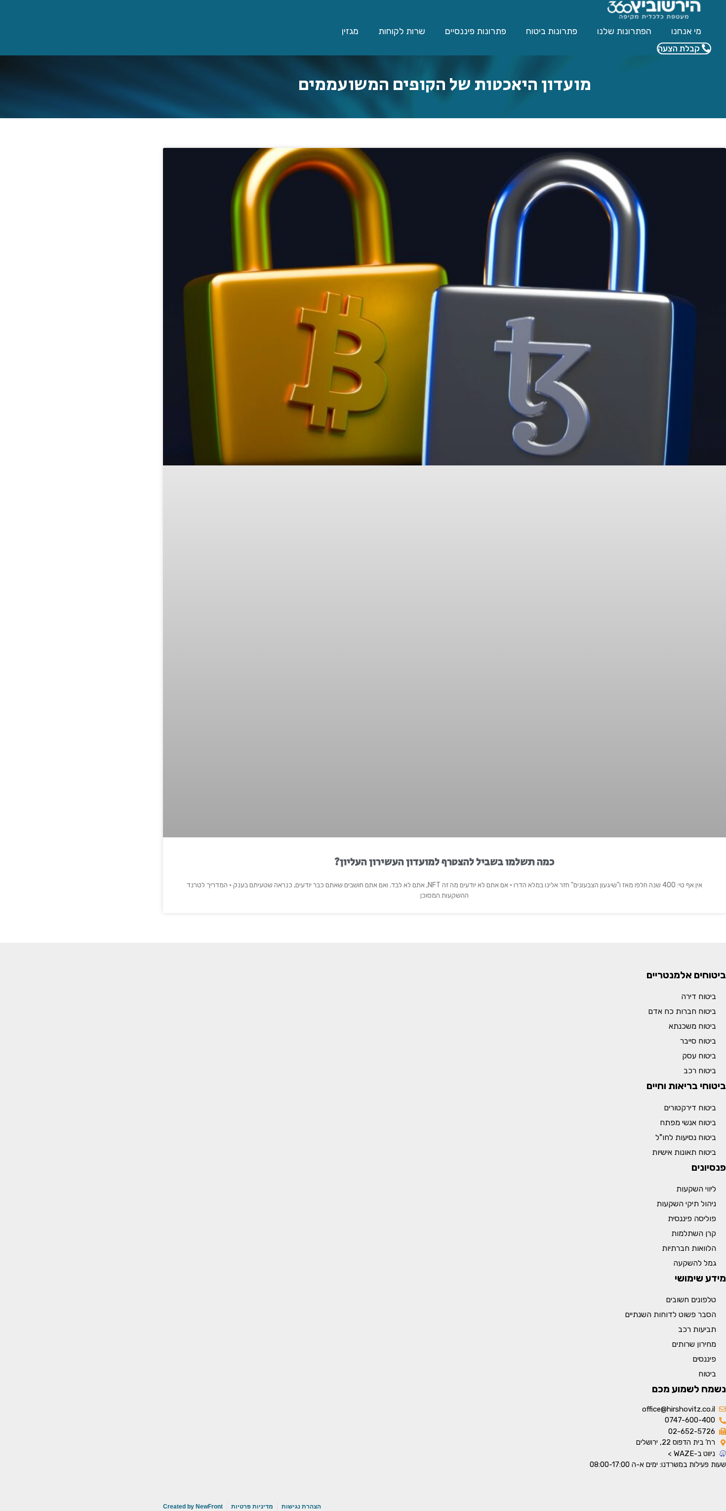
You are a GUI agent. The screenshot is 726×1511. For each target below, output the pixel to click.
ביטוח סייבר (698, 1041)
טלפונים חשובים (691, 1299)
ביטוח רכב (700, 1070)
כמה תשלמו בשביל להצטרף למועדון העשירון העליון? (444, 862)
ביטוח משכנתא (692, 1026)
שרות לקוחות (401, 31)
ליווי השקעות (696, 1188)
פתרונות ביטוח (551, 31)
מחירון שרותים (694, 1344)
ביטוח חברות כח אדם (682, 1011)
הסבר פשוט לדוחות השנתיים (670, 1314)
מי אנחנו (686, 31)
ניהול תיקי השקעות (686, 1203)
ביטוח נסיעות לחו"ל (685, 1137)
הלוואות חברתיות (689, 1248)
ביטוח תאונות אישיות (684, 1152)
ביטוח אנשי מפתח (688, 1122)
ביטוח (707, 1373)
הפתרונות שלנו (624, 31)
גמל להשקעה (694, 1263)
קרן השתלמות (693, 1233)
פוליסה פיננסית (692, 1218)
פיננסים (704, 1359)
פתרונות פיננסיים (475, 31)
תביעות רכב (697, 1329)
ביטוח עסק (699, 1055)
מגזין (350, 31)
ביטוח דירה (698, 996)
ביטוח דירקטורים (690, 1107)
